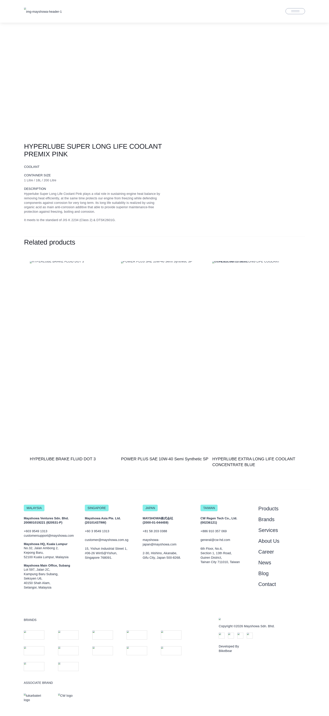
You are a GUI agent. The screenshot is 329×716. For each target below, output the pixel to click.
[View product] (114, 265)
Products (268, 508)
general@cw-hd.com (215, 540)
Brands (266, 519)
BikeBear (225, 651)
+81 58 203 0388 (155, 531)
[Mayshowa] (43, 11)
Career (266, 552)
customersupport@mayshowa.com (49, 535)
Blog (263, 573)
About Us (268, 541)
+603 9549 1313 (35, 531)
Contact (267, 584)
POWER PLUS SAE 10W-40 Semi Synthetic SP (164, 459)
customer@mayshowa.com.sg (106, 540)
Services (268, 530)
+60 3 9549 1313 (97, 531)
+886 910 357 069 (213, 531)
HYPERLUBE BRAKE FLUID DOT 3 (63, 459)
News (264, 562)
